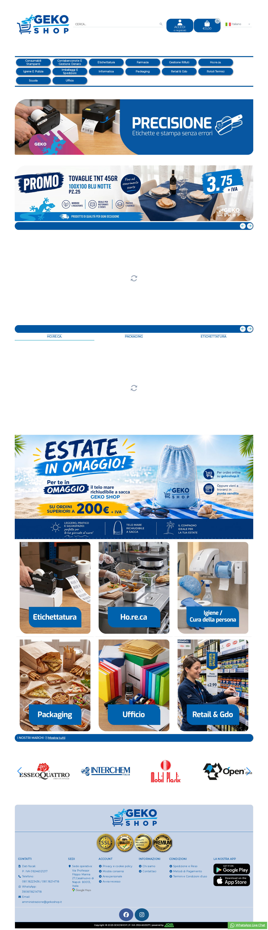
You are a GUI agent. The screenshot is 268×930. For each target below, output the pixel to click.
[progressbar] (134, 278)
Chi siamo (149, 866)
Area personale (112, 876)
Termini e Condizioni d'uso (190, 876)
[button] (242, 159)
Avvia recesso (112, 881)
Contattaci (149, 871)
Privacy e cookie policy (117, 866)
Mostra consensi (113, 871)
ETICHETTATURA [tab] (213, 336)
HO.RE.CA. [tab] (54, 336)
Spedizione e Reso (185, 866)
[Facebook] (126, 914)
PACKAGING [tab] (134, 336)
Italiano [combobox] (236, 24)
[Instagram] (142, 914)
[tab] (224, 158)
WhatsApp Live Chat (250, 925)
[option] (33, 62)
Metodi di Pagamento (187, 871)
